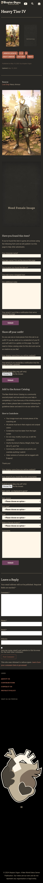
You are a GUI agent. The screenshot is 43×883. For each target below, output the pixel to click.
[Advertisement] (21, 846)
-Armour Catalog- (10, 53)
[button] (30, 4)
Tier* (4, 514)
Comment (5, 592)
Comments (6, 531)
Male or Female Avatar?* (11, 523)
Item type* (6, 506)
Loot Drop (21, 57)
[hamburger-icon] (39, 4)
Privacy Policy (8, 690)
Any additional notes (9, 282)
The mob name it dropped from (13, 275)
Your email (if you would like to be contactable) (19, 477)
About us (5, 679)
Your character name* (10, 253)
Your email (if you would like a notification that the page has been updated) (20, 363)
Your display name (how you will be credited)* (19, 356)
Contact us (6, 687)
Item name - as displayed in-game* (15, 491)
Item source (6, 498)
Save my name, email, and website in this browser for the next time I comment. (20, 651)
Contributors (8, 683)
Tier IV (30, 57)
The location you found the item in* (15, 268)
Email (4, 630)
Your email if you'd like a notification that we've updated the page (19, 313)
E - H (21, 53)
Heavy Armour (8, 57)
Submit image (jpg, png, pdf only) (14, 372)
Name (4, 620)
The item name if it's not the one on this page (18, 260)
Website (4, 639)
